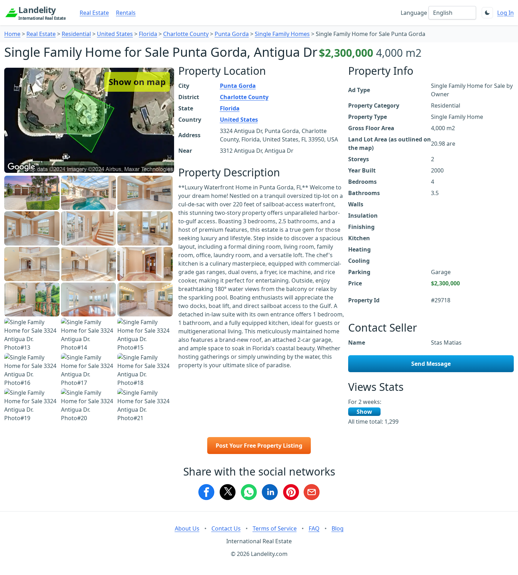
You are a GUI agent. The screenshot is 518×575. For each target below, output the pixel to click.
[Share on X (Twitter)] (227, 492)
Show (364, 412)
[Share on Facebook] (206, 492)
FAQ (314, 528)
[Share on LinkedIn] (269, 492)
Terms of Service (275, 528)
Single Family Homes (282, 34)
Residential (76, 34)
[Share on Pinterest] (291, 492)
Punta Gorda (232, 34)
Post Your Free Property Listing (259, 445)
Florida (148, 34)
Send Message (431, 364)
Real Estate (94, 13)
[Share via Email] (312, 492)
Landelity (42, 12)
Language (414, 13)
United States (115, 34)
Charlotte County (186, 34)
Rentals (126, 13)
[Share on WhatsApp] (248, 492)
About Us (187, 528)
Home (12, 34)
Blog (338, 528)
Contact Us (226, 528)
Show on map (137, 81)
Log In (505, 13)
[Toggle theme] (487, 12)
